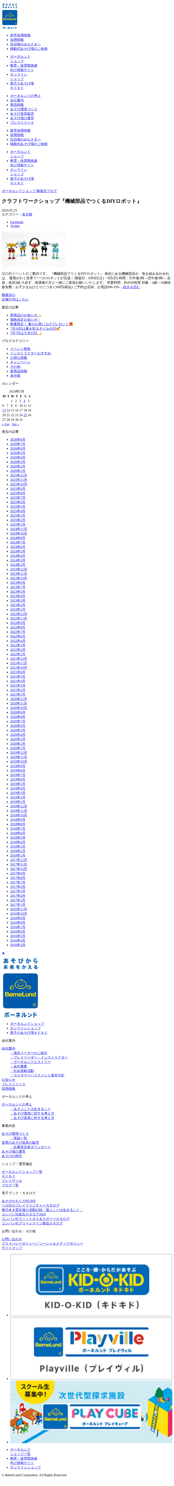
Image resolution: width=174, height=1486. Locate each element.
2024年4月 (17, 556)
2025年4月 (17, 511)
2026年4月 (17, 457)
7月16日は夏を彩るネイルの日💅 (35, 328)
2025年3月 (17, 515)
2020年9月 (17, 712)
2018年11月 (18, 811)
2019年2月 (17, 797)
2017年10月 (18, 869)
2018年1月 (17, 855)
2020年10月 (18, 708)
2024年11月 (18, 529)
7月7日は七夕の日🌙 (26, 333)
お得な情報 (18, 358)
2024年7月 (17, 542)
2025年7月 (17, 497)
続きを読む (131, 287)
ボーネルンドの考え (25, 96)
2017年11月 (18, 864)
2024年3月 (17, 560)
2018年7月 (17, 828)
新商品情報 (18, 371)
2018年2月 (17, 851)
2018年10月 (18, 815)
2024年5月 (17, 551)
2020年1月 (17, 748)
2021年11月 (18, 663)
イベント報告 (20, 349)
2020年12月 (18, 699)
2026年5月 (17, 453)
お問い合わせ (12, 1239)
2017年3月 (17, 900)
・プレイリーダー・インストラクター (39, 1057)
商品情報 (17, 104)
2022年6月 (17, 636)
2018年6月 (17, 833)
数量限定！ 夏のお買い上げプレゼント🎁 (41, 324)
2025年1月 (17, 524)
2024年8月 (17, 538)
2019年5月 (17, 784)
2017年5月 (17, 891)
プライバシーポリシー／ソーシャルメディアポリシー (42, 1243)
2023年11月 (18, 573)
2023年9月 (17, 582)
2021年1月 (17, 694)
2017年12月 (18, 860)
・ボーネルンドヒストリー (30, 1062)
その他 (15, 366)
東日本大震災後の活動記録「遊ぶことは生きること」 (42, 1210)
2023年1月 (17, 609)
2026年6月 (17, 448)
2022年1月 (17, 654)
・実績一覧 (18, 1138)
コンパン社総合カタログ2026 (24, 1214)
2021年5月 (17, 676)
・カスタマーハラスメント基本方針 (37, 1075)
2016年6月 (17, 931)
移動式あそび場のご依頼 (29, 48)
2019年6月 (17, 779)
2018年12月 (18, 806)
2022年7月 (17, 632)
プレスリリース (22, 122)
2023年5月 (17, 591)
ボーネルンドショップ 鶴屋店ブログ (29, 191)
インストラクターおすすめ (30, 353)
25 (25, 415)
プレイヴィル (12, 1180)
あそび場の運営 (22, 118)
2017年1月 (17, 904)
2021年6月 (17, 672)
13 (4, 410)
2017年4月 (17, 896)
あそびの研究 (12, 1156)
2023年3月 (17, 600)
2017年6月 (17, 887)
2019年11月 (18, 757)
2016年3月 (17, 945)
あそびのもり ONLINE (19, 1201)
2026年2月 (17, 466)
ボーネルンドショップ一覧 (22, 1172)
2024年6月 (17, 547)
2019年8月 (17, 770)
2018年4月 (17, 842)
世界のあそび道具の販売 (20, 1142)
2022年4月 (17, 641)
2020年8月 (17, 717)
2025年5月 (17, 506)
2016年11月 (18, 909)
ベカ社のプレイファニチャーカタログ (30, 1205)
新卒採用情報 (20, 35)
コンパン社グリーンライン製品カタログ (32, 1223)
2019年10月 (18, 761)
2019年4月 (17, 788)
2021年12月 (18, 658)
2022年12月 (18, 614)
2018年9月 (17, 819)
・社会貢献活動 (22, 1071)
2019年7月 (17, 775)
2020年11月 (18, 703)
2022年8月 (17, 627)
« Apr (5, 424)
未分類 (27, 214)
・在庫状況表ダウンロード (30, 1147)
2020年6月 (17, 726)
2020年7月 (17, 721)
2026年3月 (17, 462)
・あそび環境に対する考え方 (32, 1113)
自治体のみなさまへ (25, 44)
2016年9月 (17, 918)
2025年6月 (17, 502)
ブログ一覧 (10, 1185)
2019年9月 (17, 766)
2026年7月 (17, 444)
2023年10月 (18, 578)
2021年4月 (17, 681)
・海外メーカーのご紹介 (29, 1053)
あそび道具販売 (22, 113)
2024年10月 (18, 533)
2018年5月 (17, 837)
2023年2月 (17, 605)
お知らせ (8, 1080)
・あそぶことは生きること (30, 1109)
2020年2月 (17, 743)
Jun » (15, 424)
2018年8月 (17, 824)
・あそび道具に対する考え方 (32, 1118)
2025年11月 (18, 480)
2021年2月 (17, 690)
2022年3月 (17, 645)
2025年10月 (18, 484)
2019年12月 (18, 752)
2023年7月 (17, 587)
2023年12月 (18, 569)
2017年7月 (17, 882)
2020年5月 (17, 730)
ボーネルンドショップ (27, 1024)
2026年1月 (17, 471)
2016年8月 (17, 922)
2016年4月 (17, 940)
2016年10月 (18, 913)
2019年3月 (17, 793)
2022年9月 (17, 623)
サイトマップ (12, 1248)
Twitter (15, 226)
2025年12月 (18, 475)
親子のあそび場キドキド (29, 1032)
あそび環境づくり (23, 109)
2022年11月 (18, 618)
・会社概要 (18, 1066)
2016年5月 (17, 936)
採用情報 (17, 40)
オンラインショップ (25, 1028)
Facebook (16, 222)
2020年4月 (17, 735)
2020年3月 (17, 739)
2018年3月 (17, 846)
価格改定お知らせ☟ (24, 319)
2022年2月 (17, 650)
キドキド (8, 1176)
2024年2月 (17, 565)
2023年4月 (17, 596)
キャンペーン (20, 362)
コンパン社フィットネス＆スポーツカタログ (36, 1219)
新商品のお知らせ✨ (26, 315)
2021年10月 (18, 667)
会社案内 (17, 100)
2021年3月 (17, 685)
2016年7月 (17, 927)
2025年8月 (17, 493)
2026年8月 (17, 439)
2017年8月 (17, 878)
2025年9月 (17, 489)
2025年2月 (17, 520)
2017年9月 (17, 873)
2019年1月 (17, 802)
